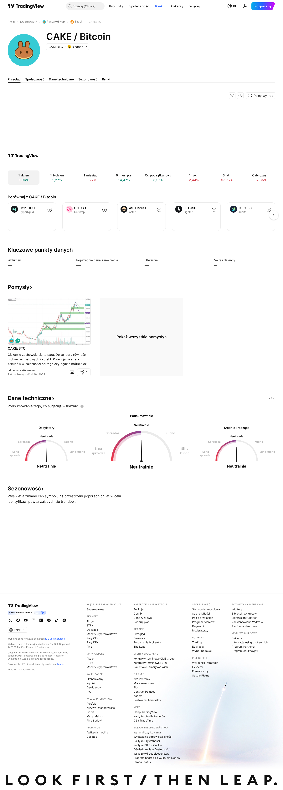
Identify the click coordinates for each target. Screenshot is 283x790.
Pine (89, 646)
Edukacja (198, 646)
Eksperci (197, 667)
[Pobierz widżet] (240, 95)
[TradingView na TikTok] (56, 620)
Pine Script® (94, 720)
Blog (136, 687)
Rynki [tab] (106, 79)
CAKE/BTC (16, 348)
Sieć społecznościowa (206, 609)
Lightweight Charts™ (244, 617)
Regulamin (198, 626)
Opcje (90, 712)
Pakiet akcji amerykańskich (151, 667)
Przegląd (139, 634)
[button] (126, 6)
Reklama (237, 638)
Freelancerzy (200, 671)
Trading (197, 642)
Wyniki (91, 683)
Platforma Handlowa (244, 626)
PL (235, 6)
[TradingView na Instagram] (33, 620)
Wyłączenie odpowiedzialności (153, 736)
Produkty (116, 6)
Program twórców (203, 622)
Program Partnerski (244, 646)
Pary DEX (92, 642)
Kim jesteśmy (142, 679)
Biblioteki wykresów (244, 613)
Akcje (90, 621)
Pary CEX (92, 638)
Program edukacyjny (245, 650)
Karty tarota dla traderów (149, 716)
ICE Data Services (55, 638)
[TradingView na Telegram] (49, 620)
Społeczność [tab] (34, 79)
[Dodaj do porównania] (49, 209)
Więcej (194, 6)
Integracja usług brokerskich (250, 642)
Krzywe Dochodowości (101, 707)
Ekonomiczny (95, 679)
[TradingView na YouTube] (25, 620)
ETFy (90, 625)
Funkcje (138, 609)
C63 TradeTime (143, 720)
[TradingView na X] (10, 620)
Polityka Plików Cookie (148, 745)
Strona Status (142, 762)
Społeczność (139, 6)
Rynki (159, 6)
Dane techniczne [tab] (61, 79)
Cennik (138, 613)
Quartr (59, 664)
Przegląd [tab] (14, 79)
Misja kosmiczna (144, 683)
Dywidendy (94, 687)
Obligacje (93, 629)
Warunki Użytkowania (147, 732)
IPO (89, 691)
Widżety (237, 609)
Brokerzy (176, 6)
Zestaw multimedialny (147, 700)
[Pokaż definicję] (23, 260)
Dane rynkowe (143, 617)
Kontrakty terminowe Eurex (150, 662)
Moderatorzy (200, 630)
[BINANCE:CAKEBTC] (11, 340)
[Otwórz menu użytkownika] (245, 6)
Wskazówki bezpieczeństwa (151, 753)
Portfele (91, 703)
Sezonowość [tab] (87, 79)
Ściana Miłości (201, 613)
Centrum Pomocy (144, 691)
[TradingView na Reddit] (64, 620)
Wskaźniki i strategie (205, 662)
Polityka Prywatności (147, 740)
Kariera (138, 695)
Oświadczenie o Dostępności (152, 749)
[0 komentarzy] (72, 372)
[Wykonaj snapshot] (232, 95)
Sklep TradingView (145, 712)
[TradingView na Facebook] (18, 620)
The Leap (140, 646)
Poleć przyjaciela (203, 617)
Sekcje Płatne (200, 675)
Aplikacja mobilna (98, 732)
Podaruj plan (141, 622)
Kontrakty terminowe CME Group (154, 658)
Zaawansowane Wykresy (247, 622)
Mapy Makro (94, 716)
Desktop (92, 736)
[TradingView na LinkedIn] (41, 620)
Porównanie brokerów (147, 642)
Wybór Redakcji (202, 650)
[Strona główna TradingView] (26, 6)
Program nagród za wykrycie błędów (157, 757)
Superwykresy (96, 609)
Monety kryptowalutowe (102, 634)
